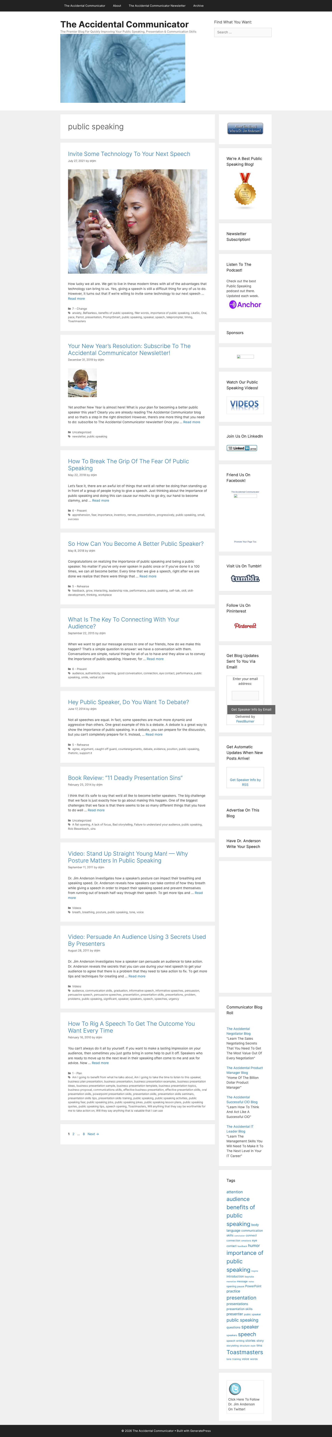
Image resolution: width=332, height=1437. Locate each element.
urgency (174, 998)
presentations (146, 514)
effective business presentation (143, 1089)
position (172, 749)
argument (87, 749)
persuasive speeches (107, 994)
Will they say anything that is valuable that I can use (129, 1110)
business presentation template (137, 1085)
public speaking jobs (100, 1102)
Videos (76, 907)
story (260, 1340)
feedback (78, 590)
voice (140, 912)
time (259, 1345)
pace (71, 317)
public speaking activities (171, 1098)
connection (151, 673)
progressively (165, 514)
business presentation (118, 1081)
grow (89, 590)
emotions (246, 1240)
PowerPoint (253, 1286)
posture (101, 912)
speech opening (116, 1106)
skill (183, 590)
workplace (105, 594)
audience (78, 673)
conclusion (239, 1236)
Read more (76, 298)
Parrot (80, 317)
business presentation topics (177, 1085)
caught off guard (106, 749)
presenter (235, 1314)
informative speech (141, 990)
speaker (149, 317)
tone (132, 912)
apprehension (81, 514)
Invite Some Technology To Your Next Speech (129, 153)
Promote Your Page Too (245, 542)
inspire (254, 1271)
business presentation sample (95, 1085)
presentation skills (152, 994)
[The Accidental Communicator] (245, 497)
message (242, 1281)
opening (231, 1286)
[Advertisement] (238, 926)
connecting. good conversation (122, 673)
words (254, 1358)
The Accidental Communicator (84, 5)
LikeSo (195, 312)
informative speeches (169, 990)
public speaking (132, 317)
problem (190, 994)
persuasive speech (80, 994)
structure (245, 1345)
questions (233, 1327)
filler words (142, 312)
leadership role (118, 590)
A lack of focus (101, 824)
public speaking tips (91, 1106)
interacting (100, 590)
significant (110, 998)
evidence (159, 749)
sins (93, 828)
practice (233, 1291)
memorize (231, 1281)
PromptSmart (111, 317)
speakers (136, 998)
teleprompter (174, 317)
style (253, 1345)
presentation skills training (115, 1098)
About (117, 5)
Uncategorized (81, 432)
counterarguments (130, 749)
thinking (91, 594)
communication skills (98, 990)
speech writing (235, 1340)
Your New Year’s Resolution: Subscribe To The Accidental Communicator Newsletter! (129, 349)
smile (84, 677)
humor (254, 1245)
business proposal (80, 1089)
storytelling (233, 1345)
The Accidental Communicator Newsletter (157, 5)
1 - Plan (77, 1073)
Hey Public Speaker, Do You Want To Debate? (128, 702)
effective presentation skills (182, 1089)
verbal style (97, 677)
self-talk (174, 590)
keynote (249, 1276)
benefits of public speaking (115, 312)
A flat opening (81, 824)
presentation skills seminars (176, 1093)
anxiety (76, 312)
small (201, 514)
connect (251, 1235)
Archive (198, 5)
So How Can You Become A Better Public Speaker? (136, 543)
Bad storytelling (123, 824)
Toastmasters (77, 321)
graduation (121, 990)
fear (93, 514)
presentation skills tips (82, 1098)
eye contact (166, 673)
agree (76, 749)
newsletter (78, 436)
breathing (88, 912)
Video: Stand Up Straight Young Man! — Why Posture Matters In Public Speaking (128, 857)
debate (147, 749)
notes (251, 1281)
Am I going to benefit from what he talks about (102, 1077)
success (73, 519)
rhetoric (73, 753)
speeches (160, 998)
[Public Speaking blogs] (245, 209)
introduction (235, 1276)
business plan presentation (85, 1081)
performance (137, 590)
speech (160, 317)
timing (188, 317)
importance (105, 514)
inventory (120, 514)
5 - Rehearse (80, 586)
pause (240, 1286)
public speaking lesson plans (162, 1102)
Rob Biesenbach (78, 828)
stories (250, 1340)
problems (74, 998)
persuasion (192, 990)
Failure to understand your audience (157, 824)
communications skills (107, 1089)
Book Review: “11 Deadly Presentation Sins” (125, 777)
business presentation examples (155, 1081)
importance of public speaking (169, 312)
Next (93, 1134)
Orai (203, 312)
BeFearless (90, 312)
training (236, 1359)
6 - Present (79, 510)
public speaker (252, 1314)
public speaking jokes (129, 1102)
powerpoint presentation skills (112, 1093)
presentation (93, 317)
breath (76, 912)
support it (86, 753)
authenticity (92, 673)
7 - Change (79, 308)
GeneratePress (200, 1431)
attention (235, 1192)
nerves (131, 514)
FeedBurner (245, 721)
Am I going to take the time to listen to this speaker (167, 1077)
